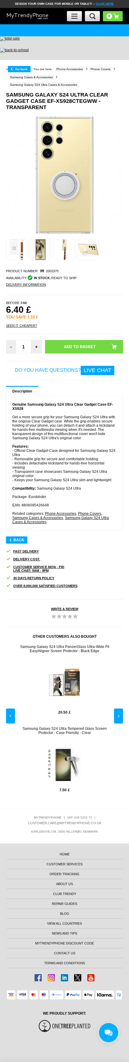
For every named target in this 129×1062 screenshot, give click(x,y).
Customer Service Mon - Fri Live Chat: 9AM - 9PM (38, 568)
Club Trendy (64, 894)
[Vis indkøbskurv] (113, 16)
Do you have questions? (63, 370)
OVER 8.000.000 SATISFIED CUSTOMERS (45, 586)
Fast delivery (26, 551)
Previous (10, 715)
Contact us (64, 953)
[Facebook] (38, 977)
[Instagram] (51, 977)
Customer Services (64, 864)
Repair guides (64, 903)
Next (118, 715)
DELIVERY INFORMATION (26, 284)
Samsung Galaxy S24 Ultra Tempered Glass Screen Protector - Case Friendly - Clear (64, 730)
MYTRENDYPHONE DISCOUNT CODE (64, 943)
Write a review (64, 609)
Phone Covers (89, 514)
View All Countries (64, 923)
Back (19, 540)
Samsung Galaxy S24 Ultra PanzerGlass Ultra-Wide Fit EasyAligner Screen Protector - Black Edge (64, 649)
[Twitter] (77, 977)
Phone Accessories (60, 514)
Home (65, 854)
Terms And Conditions (64, 963)
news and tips (64, 933)
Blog (64, 913)
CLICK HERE (105, 3)
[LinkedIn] (64, 977)
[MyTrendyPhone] (28, 16)
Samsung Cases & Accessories (37, 518)
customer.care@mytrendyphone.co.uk (64, 823)
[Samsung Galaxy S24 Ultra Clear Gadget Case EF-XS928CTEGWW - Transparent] (17, 250)
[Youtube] (90, 977)
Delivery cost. (26, 559)
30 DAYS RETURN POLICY (33, 578)
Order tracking (65, 874)
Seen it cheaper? (21, 325)
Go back (21, 69)
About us (64, 884)
